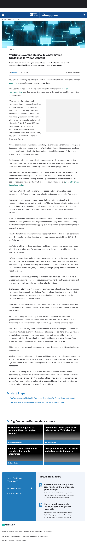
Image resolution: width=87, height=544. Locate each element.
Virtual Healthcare (14, 488)
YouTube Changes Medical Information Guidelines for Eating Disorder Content (42, 398)
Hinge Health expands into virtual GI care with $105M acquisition (57, 506)
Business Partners (16, 536)
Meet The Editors (29, 531)
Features (18, 540)
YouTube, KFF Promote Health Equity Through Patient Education (37, 402)
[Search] (84, 15)
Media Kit (26, 536)
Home (4, 19)
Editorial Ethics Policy (15, 531)
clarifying (13, 83)
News (11, 49)
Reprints (4, 540)
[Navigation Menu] (3, 15)
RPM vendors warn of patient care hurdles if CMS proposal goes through (59, 487)
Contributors (44, 536)
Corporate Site (34, 536)
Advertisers (5, 536)
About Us (5, 531)
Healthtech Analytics (14, 493)
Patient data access (14, 19)
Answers (11, 540)
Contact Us (38, 531)
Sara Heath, (15, 72)
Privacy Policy (48, 531)
